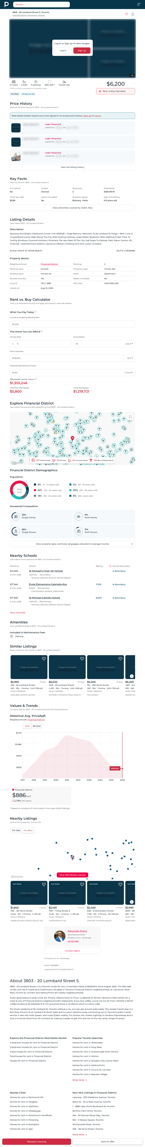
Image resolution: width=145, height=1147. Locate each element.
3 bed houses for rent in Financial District (31, 1051)
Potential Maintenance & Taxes (23, 366)
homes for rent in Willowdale (87, 1042)
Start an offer (107, 1141)
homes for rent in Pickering (24, 1120)
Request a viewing (36, 1141)
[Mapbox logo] (17, 462)
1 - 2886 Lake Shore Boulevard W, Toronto (93, 1106)
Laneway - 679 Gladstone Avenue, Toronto (93, 1097)
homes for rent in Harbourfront (88, 1065)
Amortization (79, 337)
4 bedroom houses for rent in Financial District (34, 1042)
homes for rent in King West (87, 1047)
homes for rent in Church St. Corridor (91, 1070)
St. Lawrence (116, 989)
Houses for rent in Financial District (28, 1060)
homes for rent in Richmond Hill (26, 1097)
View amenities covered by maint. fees (72, 208)
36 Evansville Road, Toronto (86, 1124)
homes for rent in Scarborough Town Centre (95, 1051)
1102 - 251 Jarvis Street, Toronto (87, 1129)
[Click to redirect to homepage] (7, 4)
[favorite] (44, 659)
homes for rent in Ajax (21, 1129)
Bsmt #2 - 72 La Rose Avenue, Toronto (91, 1102)
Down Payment (17, 351)
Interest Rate (15, 337)
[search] (48, 4)
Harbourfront (47, 992)
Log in (63, 50)
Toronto (41, 15)
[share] (132, 14)
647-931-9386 (73, 941)
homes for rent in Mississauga (25, 1111)
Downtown (32, 15)
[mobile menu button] (141, 4)
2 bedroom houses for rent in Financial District (34, 1047)
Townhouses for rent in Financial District (30, 1056)
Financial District (19, 15)
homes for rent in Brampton (24, 1124)
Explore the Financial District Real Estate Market (38, 1038)
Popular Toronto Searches (87, 1038)
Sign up (82, 50)
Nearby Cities (18, 1092)
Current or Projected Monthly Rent (25, 317)
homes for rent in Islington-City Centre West (95, 1060)
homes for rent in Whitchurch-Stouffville (31, 1115)
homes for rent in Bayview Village (89, 1074)
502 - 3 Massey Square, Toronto (88, 1120)
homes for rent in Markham (24, 1106)
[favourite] (126, 14)
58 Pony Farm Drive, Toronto (87, 1111)
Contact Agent (72, 951)
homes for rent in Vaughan (24, 1102)
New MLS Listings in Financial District (94, 1092)
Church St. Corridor (25, 992)
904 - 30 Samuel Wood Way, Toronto (90, 1115)
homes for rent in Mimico (85, 1056)
